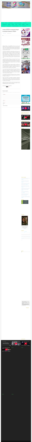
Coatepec (20, 24)
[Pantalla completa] (29, 119)
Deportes (9, 24)
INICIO (5, 33)
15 (29, 235)
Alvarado (13, 24)
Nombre (4, 100)
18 (24, 236)
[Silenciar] (28, 119)
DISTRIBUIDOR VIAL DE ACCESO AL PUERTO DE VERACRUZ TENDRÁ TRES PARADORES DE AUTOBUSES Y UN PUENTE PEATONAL (25, 189)
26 (25, 237)
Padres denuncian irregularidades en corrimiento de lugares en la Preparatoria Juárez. (25, 192)
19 (25, 236)
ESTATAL (3, 33)
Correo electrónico (4, 103)
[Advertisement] (16, 14)
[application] (25, 108)
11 (24, 235)
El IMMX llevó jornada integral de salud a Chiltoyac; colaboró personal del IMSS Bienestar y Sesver (25, 194)
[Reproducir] (12, 345)
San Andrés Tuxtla (4, 24)
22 (29, 236)
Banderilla (23, 24)
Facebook (25, 21)
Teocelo (16, 24)
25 (24, 237)
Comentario (4, 94)
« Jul (21, 240)
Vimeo (28, 21)
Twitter (26, 21)
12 (25, 235)
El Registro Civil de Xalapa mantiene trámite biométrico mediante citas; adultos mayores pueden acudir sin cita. (25, 184)
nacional (27, 24)
